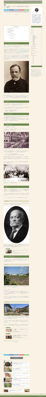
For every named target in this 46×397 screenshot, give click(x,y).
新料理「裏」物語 (37, 48)
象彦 (36, 75)
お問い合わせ (37, 2)
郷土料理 (37, 43)
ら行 (37, 62)
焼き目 (38, 74)
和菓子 (35, 73)
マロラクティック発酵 (12, 36)
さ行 (37, 57)
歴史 (31, 74)
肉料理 (31, 75)
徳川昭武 (5, 182)
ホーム (29, 2)
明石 (40, 73)
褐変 (33, 75)
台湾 (34, 73)
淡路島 (36, 74)
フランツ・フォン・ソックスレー (15, 203)
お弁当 (37, 30)
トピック (37, 32)
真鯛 (41, 74)
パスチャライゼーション (10, 197)
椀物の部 (37, 38)
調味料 (37, 42)
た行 (37, 58)
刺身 (31, 73)
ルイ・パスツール (6, 46)
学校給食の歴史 (37, 46)
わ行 (37, 63)
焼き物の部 (37, 39)
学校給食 (37, 73)
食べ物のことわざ (37, 55)
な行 (37, 59)
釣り (39, 75)
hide (18, 26)
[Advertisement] (16, 20)
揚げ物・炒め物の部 (37, 37)
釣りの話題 (37, 53)
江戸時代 (35, 74)
